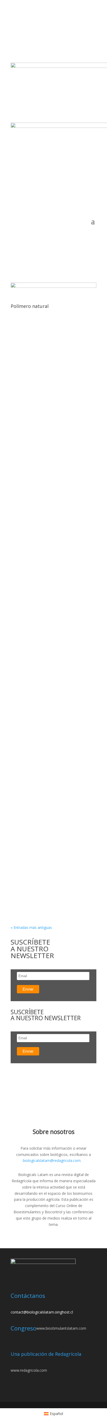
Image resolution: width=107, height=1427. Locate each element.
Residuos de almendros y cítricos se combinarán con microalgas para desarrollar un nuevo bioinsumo (50, 896)
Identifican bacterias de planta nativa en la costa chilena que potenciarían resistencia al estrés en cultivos (51, 834)
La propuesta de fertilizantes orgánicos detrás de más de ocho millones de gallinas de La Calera (48, 708)
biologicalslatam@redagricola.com (52, 1160)
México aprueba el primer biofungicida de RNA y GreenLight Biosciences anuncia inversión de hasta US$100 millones (49, 354)
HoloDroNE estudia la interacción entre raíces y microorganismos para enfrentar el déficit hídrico (52, 652)
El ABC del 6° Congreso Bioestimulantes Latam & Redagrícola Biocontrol (52, 466)
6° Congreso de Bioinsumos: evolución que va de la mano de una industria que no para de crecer (53, 411)
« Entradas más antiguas (31, 927)
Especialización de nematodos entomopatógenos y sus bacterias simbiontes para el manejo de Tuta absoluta (50, 595)
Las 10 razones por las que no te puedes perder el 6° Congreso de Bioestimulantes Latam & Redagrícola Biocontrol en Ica (52, 771)
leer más (23, 365)
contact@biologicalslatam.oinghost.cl (42, 1312)
